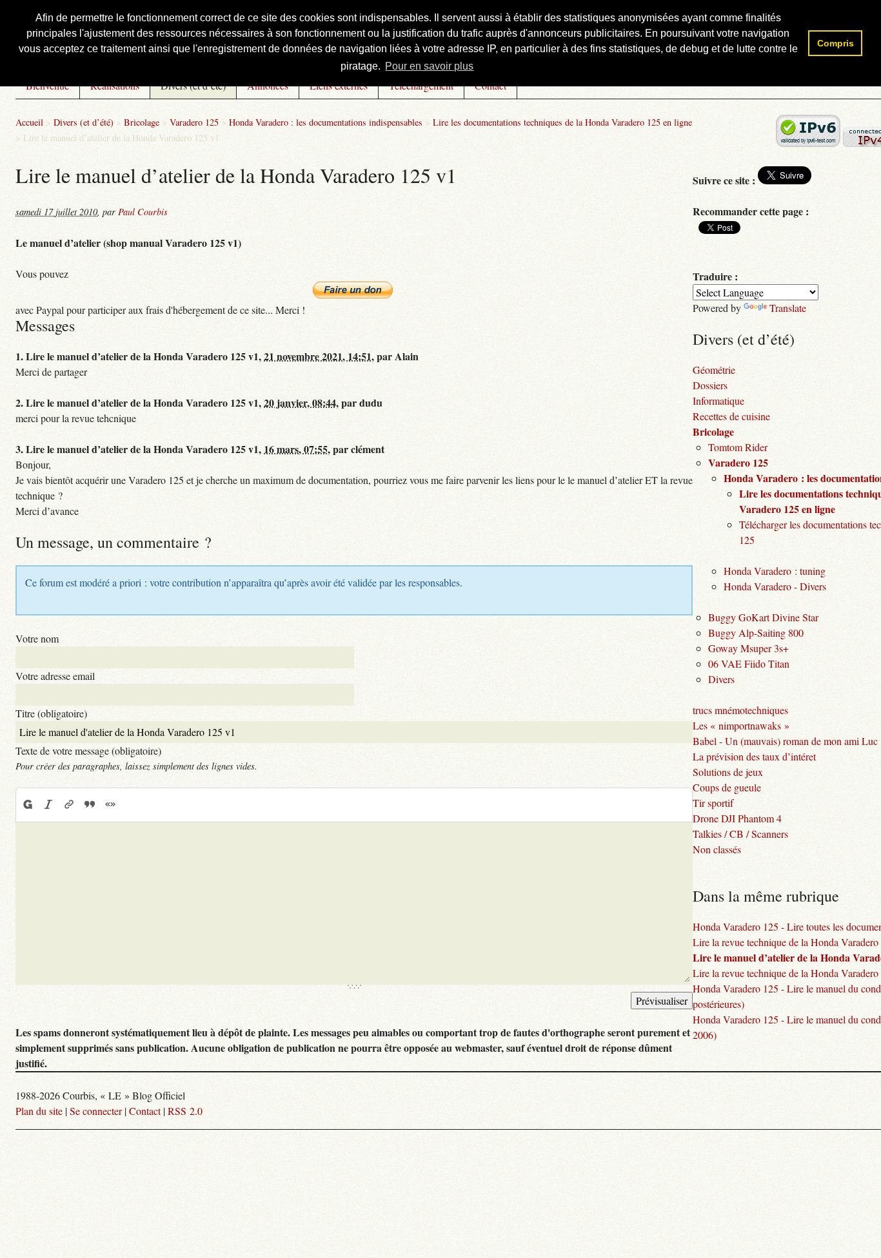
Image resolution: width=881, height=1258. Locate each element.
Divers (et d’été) (84, 122)
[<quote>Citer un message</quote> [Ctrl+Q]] (89, 804)
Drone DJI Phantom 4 (737, 818)
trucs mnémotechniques (740, 710)
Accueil (29, 122)
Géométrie (714, 369)
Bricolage (141, 122)
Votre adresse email (55, 675)
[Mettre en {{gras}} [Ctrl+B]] (27, 804)
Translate (787, 307)
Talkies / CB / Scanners (740, 833)
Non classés (717, 849)
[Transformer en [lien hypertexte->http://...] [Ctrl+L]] (69, 804)
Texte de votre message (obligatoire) (88, 750)
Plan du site (39, 1111)
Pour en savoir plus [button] (429, 66)
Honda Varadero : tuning (775, 570)
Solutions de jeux (728, 772)
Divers (721, 679)
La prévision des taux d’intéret (754, 756)
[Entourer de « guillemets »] (110, 804)
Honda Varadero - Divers (775, 586)
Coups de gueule (727, 787)
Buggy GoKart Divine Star (763, 617)
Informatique (718, 400)
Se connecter (96, 1111)
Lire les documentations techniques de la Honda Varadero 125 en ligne (562, 122)
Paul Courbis (143, 212)
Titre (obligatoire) (51, 713)
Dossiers (710, 385)
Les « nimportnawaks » (741, 725)
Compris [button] (835, 43)
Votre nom (37, 638)
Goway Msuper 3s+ (748, 648)
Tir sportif (713, 802)
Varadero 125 (194, 122)
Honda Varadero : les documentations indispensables (325, 122)
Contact (145, 1111)
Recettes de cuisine (731, 416)
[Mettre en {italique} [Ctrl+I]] (48, 804)
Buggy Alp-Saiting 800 (756, 632)
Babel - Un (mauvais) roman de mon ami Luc (785, 741)
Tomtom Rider (737, 447)
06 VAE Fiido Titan (748, 663)
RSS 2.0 (185, 1111)
